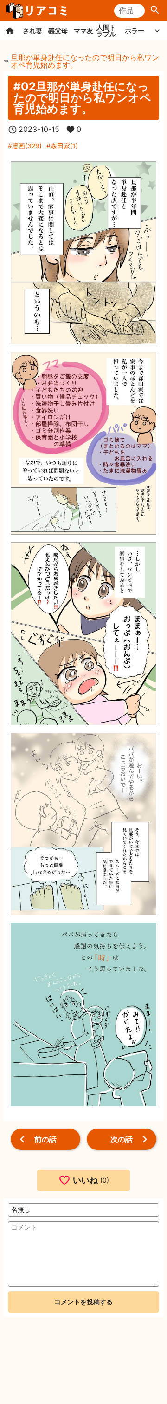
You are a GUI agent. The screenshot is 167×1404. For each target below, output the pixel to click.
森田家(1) (64, 146)
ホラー (134, 30)
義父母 (58, 30)
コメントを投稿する (83, 1302)
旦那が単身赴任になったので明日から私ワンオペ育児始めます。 (85, 61)
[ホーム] (9, 30)
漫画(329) (27, 146)
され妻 (32, 30)
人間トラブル (106, 30)
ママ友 (83, 30)
